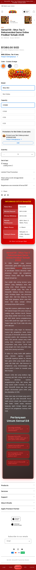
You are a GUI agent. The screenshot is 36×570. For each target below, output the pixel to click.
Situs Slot (6, 88)
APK (25, 567)
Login (4, 567)
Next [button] (34, 2)
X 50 (4, 117)
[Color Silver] (16, 66)
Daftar (10, 567)
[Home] (12, 11)
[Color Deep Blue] (10, 66)
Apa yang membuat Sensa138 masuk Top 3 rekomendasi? (15, 429)
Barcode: (12, 37)
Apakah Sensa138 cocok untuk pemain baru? (16, 446)
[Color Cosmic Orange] (3, 66)
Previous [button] (2, 2)
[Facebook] (2, 195)
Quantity (4, 150)
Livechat (32, 567)
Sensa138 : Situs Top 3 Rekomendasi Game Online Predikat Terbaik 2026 (19, 2)
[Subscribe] (29, 541)
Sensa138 (18, 567)
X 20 (4, 123)
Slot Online (6, 94)
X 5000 (5, 105)
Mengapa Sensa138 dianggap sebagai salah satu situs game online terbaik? (17, 438)
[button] (2, 11)
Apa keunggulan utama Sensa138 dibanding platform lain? (15, 454)
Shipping (10, 49)
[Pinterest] (8, 195)
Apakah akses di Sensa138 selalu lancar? (16, 462)
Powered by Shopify (23, 560)
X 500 (5, 111)
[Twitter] (5, 195)
